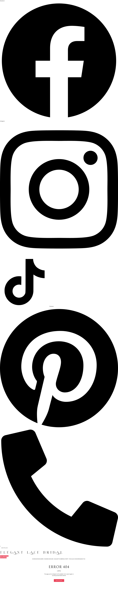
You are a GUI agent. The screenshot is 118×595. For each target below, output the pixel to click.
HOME (33, 558)
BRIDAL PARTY (64, 558)
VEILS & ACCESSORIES (74, 558)
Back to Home (59, 580)
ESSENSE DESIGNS (48, 558)
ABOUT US (82, 558)
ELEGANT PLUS (57, 558)
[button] (4, 556)
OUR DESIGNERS (39, 558)
